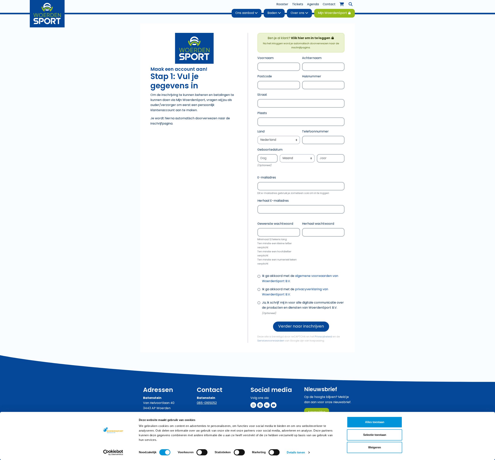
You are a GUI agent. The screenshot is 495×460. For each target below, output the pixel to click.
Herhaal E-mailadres (273, 200)
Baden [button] (272, 13)
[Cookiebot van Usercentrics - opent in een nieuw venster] (113, 452)
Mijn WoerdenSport (333, 13)
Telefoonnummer (315, 131)
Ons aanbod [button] (245, 13)
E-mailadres (266, 177)
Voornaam (265, 58)
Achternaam (312, 58)
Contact (329, 4)
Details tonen (296, 452)
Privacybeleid (323, 337)
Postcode (264, 76)
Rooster (282, 4)
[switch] (201, 452)
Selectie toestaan (374, 434)
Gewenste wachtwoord (275, 223)
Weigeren (374, 447)
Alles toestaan (374, 422)
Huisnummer (311, 76)
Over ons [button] (298, 13)
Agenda (313, 4)
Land (261, 131)
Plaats (262, 113)
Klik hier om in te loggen (311, 38)
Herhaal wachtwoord (318, 223)
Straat (262, 94)
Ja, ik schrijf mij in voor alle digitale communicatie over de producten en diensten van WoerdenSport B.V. (303, 305)
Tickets (297, 4)
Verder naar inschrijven (301, 326)
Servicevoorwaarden (270, 341)
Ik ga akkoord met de (300, 279)
